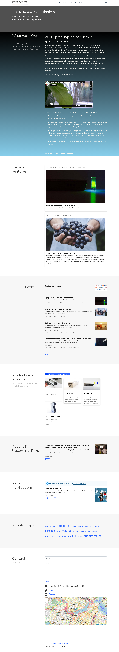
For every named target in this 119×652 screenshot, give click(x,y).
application (75, 167)
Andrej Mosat (48, 345)
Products (51, 374)
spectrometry (81, 167)
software (80, 536)
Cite (49, 498)
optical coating (70, 332)
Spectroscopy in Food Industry (60, 253)
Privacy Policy (54, 643)
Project (59, 374)
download (80, 526)
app (54, 526)
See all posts (50, 354)
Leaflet (97, 624)
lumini (77, 531)
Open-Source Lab (53, 489)
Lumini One (69, 393)
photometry (51, 536)
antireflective (48, 526)
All (46, 374)
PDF (46, 498)
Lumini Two (88, 393)
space (78, 347)
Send (47, 581)
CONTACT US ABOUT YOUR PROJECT (59, 153)
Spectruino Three (53, 416)
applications (67, 215)
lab (73, 531)
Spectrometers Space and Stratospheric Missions (68, 339)
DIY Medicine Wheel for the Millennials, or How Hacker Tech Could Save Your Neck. (67, 446)
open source (85, 531)
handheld (50, 530)
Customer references (55, 286)
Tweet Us (52, 590)
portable (62, 536)
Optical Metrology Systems (57, 323)
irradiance (66, 531)
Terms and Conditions (63, 643)
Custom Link (58, 498)
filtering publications (79, 484)
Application (66, 374)
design (74, 526)
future (91, 526)
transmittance (85, 332)
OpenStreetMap (103, 624)
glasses (97, 526)
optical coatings (95, 531)
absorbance (77, 332)
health (58, 531)
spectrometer (67, 167)
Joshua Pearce (49, 495)
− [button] (46, 601)
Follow (47, 459)
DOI (53, 498)
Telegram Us (53, 594)
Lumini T (49, 391)
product (72, 536)
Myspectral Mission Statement (60, 205)
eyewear (62, 332)
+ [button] (46, 599)
